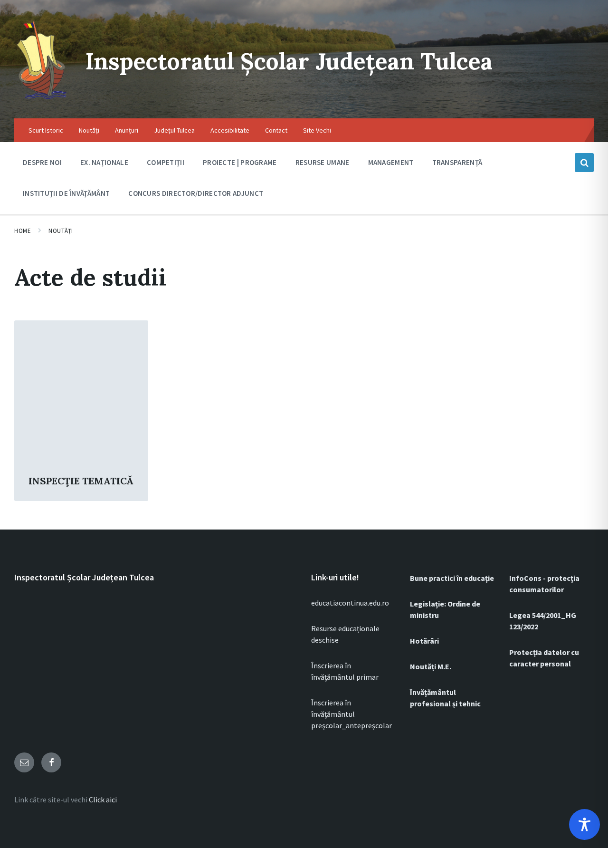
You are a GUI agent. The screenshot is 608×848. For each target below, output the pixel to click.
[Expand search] (584, 162)
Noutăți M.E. (430, 666)
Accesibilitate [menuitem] (229, 130)
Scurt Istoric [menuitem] (45, 130)
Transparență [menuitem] (457, 162)
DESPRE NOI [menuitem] (42, 162)
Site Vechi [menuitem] (317, 130)
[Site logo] (42, 100)
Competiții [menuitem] (165, 162)
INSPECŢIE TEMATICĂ (80, 481)
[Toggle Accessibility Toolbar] (584, 824)
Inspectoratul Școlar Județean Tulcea (289, 61)
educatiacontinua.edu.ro (350, 602)
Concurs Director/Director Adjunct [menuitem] (195, 193)
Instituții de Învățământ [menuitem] (66, 193)
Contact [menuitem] (276, 130)
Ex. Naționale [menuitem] (104, 162)
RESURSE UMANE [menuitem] (322, 162)
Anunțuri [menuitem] (126, 130)
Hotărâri (424, 641)
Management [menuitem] (391, 162)
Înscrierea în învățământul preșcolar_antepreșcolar (351, 714)
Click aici (103, 799)
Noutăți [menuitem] (89, 130)
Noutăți (60, 231)
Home (22, 231)
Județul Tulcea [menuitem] (174, 130)
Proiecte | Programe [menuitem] (240, 162)
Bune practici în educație (452, 578)
